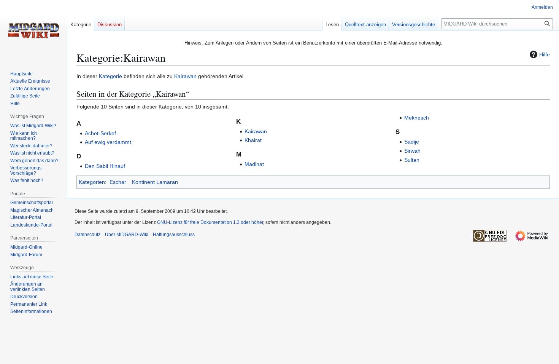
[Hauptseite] (33, 30)
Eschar (118, 182)
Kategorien (92, 182)
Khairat (253, 140)
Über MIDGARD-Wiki (126, 234)
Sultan (411, 160)
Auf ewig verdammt (108, 142)
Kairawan (185, 76)
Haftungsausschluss (174, 234)
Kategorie (110, 76)
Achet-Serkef (100, 133)
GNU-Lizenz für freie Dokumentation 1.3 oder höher (210, 222)
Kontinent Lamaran (155, 182)
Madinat (254, 164)
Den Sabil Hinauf (105, 166)
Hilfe (544, 54)
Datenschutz (87, 234)
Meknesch (416, 118)
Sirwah (412, 151)
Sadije (411, 142)
